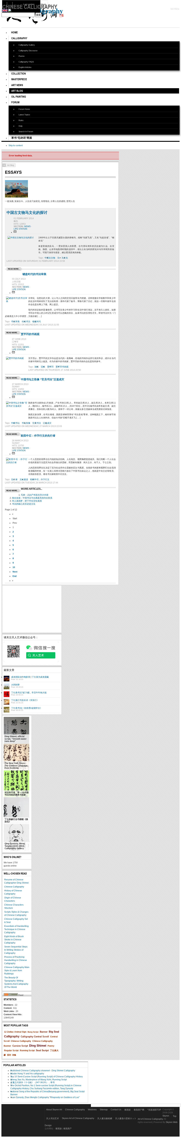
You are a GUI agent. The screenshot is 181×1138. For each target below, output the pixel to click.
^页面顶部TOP (154, 1110)
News (27, 226)
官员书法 (36, 423)
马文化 (65, 258)
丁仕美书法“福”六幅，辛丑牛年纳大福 (28, 692)
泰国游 (127, 1110)
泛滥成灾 (47, 423)
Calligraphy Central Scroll (35, 1036)
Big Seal (54, 1031)
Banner (44, 1031)
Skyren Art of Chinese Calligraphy (78, 1118)
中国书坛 (15, 423)
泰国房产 (67, 1128)
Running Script (27, 1050)
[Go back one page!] (4, 165)
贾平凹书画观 (62, 367)
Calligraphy (11, 1036)
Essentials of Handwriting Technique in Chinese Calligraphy (16, 929)
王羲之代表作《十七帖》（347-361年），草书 (32, 1082)
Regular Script (11, 1050)
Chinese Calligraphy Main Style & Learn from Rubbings (16, 970)
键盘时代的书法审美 (34, 274)
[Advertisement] (32, 609)
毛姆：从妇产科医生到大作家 (34, 495)
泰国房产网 (139, 1110)
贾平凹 (50, 367)
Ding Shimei (37, 1045)
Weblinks (92, 1109)
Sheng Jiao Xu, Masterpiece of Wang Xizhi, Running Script (38, 1079)
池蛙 (36, 367)
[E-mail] (15, 232)
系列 (9, 1055)
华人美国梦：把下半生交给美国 (27, 501)
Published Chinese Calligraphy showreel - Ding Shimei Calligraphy (42, 1070)
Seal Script (42, 1050)
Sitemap (104, 1109)
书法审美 (15, 321)
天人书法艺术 (52, 1118)
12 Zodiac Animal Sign (15, 1032)
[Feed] (11, 995)
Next (15, 572)
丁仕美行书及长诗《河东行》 (25, 700)
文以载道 (24, 479)
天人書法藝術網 (104, 1118)
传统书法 (26, 321)
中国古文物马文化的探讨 (27, 212)
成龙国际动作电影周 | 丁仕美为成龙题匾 (30, 677)
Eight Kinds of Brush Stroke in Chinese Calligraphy (14, 939)
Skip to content (15, 145)
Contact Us (116, 1109)
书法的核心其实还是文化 (23, 504)
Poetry (51, 1046)
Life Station (20, 229)
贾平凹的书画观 (30, 334)
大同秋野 (15, 685)
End (14, 576)
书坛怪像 (26, 423)
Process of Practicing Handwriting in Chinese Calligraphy (15, 960)
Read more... (14, 269)
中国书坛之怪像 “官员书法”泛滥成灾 (42, 379)
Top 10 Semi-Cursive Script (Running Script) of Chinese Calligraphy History (46, 1076)
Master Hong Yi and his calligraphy (27, 1073)
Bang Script (33, 1032)
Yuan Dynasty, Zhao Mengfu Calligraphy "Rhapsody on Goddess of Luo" (45, 1097)
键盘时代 (36, 321)
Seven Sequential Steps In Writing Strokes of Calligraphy (15, 949)
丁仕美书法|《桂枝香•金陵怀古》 (26, 708)
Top (174, 1116)
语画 (43, 367)
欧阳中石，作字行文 (39, 479)
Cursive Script (20, 1045)
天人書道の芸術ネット (125, 1118)
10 (14, 567)
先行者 (14, 479)
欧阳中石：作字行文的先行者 (38, 435)
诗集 (14, 1055)
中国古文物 (50, 258)
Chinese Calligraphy (14, 886)
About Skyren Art (54, 1109)
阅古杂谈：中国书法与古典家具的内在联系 (32, 498)
